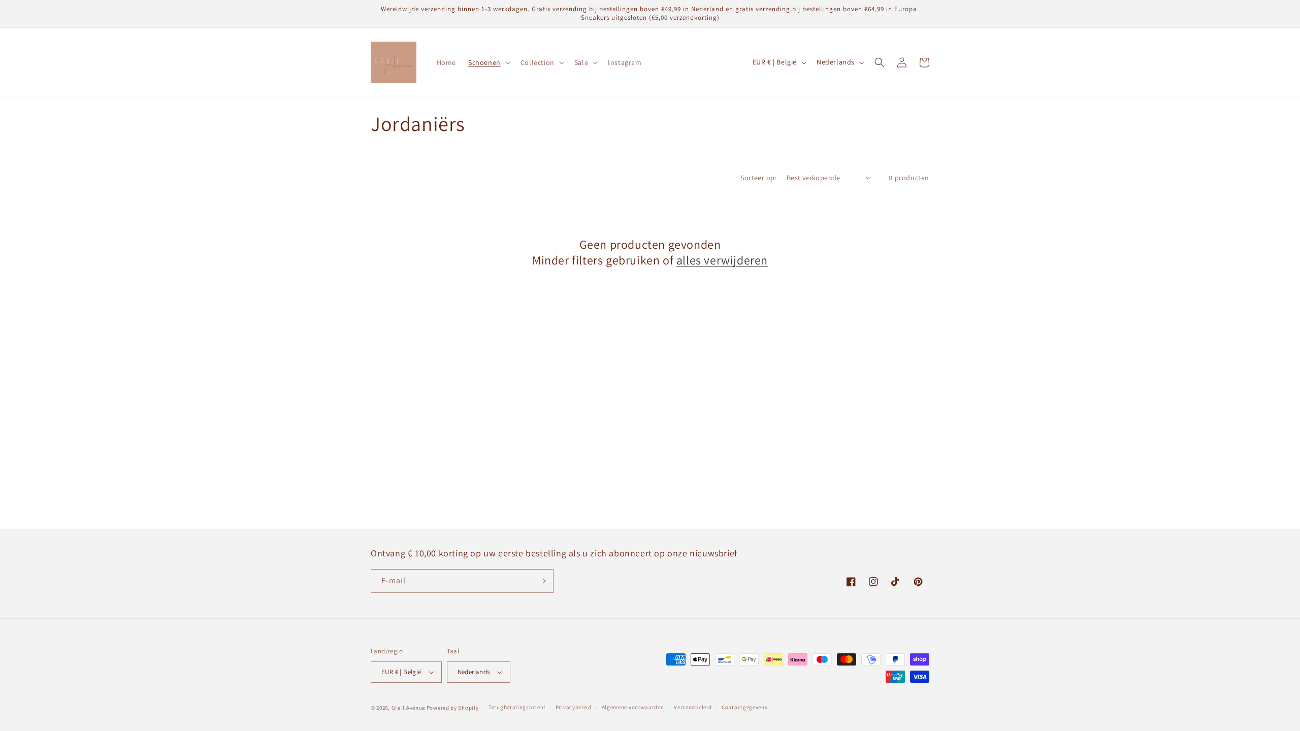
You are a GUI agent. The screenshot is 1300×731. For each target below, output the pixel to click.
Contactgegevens (745, 707)
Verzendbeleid (692, 707)
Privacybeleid (574, 707)
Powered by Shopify (453, 707)
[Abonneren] (542, 581)
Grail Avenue (408, 707)
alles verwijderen (722, 260)
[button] (488, 62)
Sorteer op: (758, 177)
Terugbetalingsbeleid (517, 707)
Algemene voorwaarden (633, 707)
